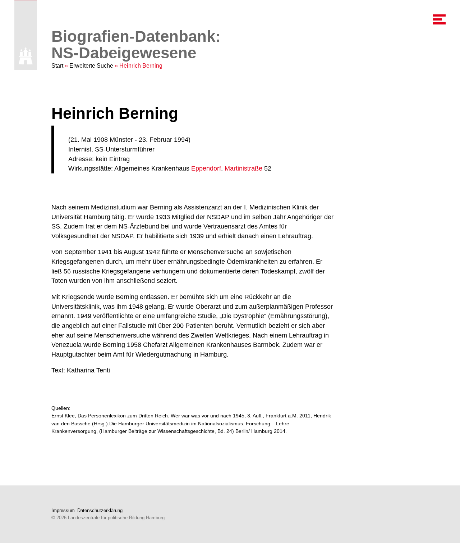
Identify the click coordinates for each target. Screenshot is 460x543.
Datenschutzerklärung (100, 510)
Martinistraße (243, 168)
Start (57, 66)
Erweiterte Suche (91, 66)
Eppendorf (206, 168)
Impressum (63, 510)
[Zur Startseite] (25, 55)
